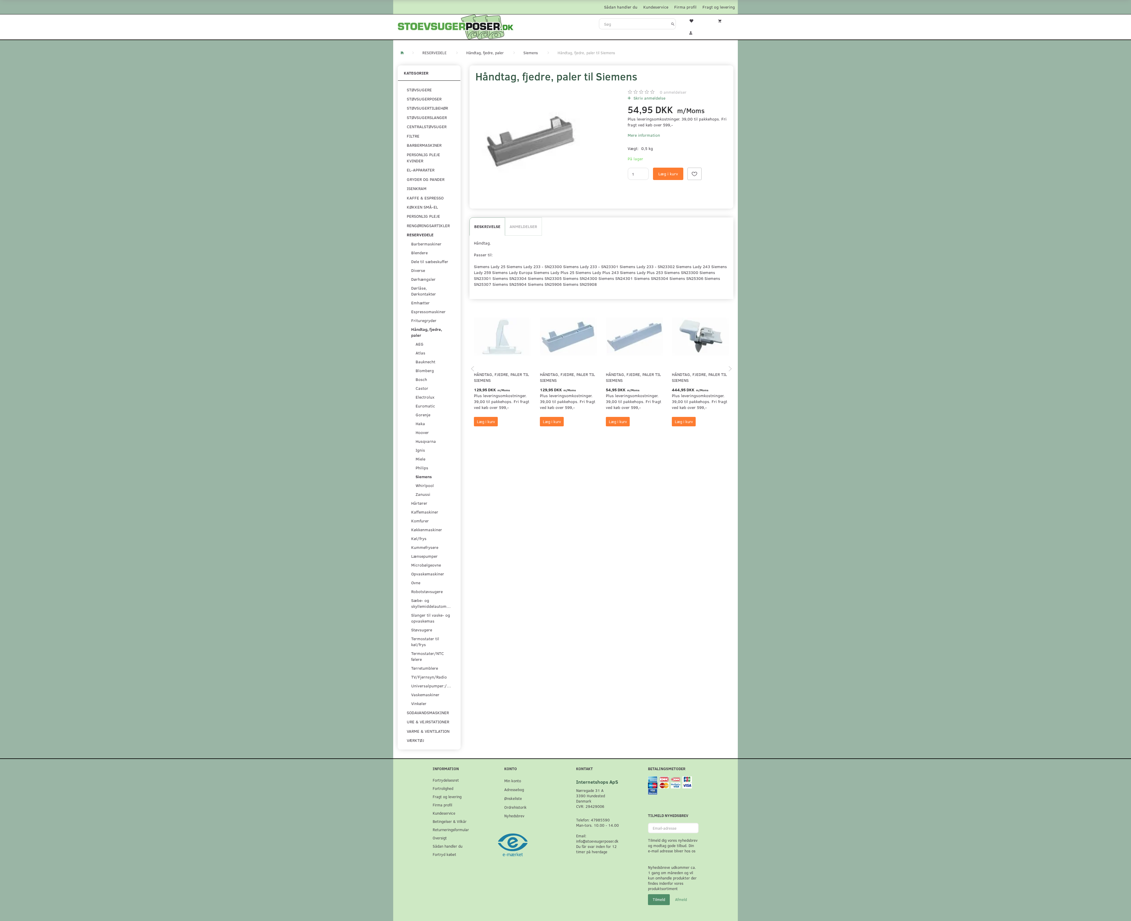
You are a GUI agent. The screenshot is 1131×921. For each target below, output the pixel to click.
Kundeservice (655, 7)
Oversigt (440, 837)
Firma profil (685, 7)
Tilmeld (659, 899)
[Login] (695, 32)
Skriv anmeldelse (648, 98)
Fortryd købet (444, 854)
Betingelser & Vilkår (450, 821)
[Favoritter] (695, 20)
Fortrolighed (443, 788)
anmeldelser (673, 92)
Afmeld (681, 899)
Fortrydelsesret (446, 780)
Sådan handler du (620, 7)
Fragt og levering (718, 7)
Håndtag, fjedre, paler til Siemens (501, 377)
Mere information (644, 135)
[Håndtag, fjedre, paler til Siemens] (529, 141)
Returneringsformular (451, 829)
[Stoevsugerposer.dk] (456, 26)
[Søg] (672, 24)
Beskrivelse (487, 226)
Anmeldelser (523, 226)
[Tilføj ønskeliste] (694, 174)
